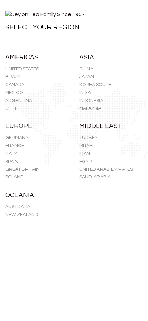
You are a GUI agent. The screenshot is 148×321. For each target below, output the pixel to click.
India (85, 92)
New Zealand (21, 214)
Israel (87, 145)
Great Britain (22, 169)
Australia (17, 206)
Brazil (13, 76)
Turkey (88, 137)
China (86, 68)
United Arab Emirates (106, 169)
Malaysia (90, 108)
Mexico (14, 92)
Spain (11, 161)
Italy (11, 153)
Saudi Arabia (95, 177)
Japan (86, 76)
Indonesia (91, 100)
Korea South (95, 84)
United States (22, 68)
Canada (14, 84)
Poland (14, 177)
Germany (17, 137)
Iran (84, 153)
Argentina (18, 100)
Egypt (86, 161)
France (14, 145)
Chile (11, 108)
